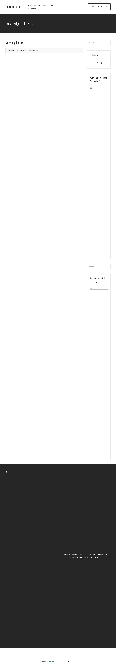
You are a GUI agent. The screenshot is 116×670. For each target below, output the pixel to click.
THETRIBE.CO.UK (13, 7)
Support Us (100, 7)
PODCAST (36, 5)
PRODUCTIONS (47, 5)
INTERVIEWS (32, 9)
